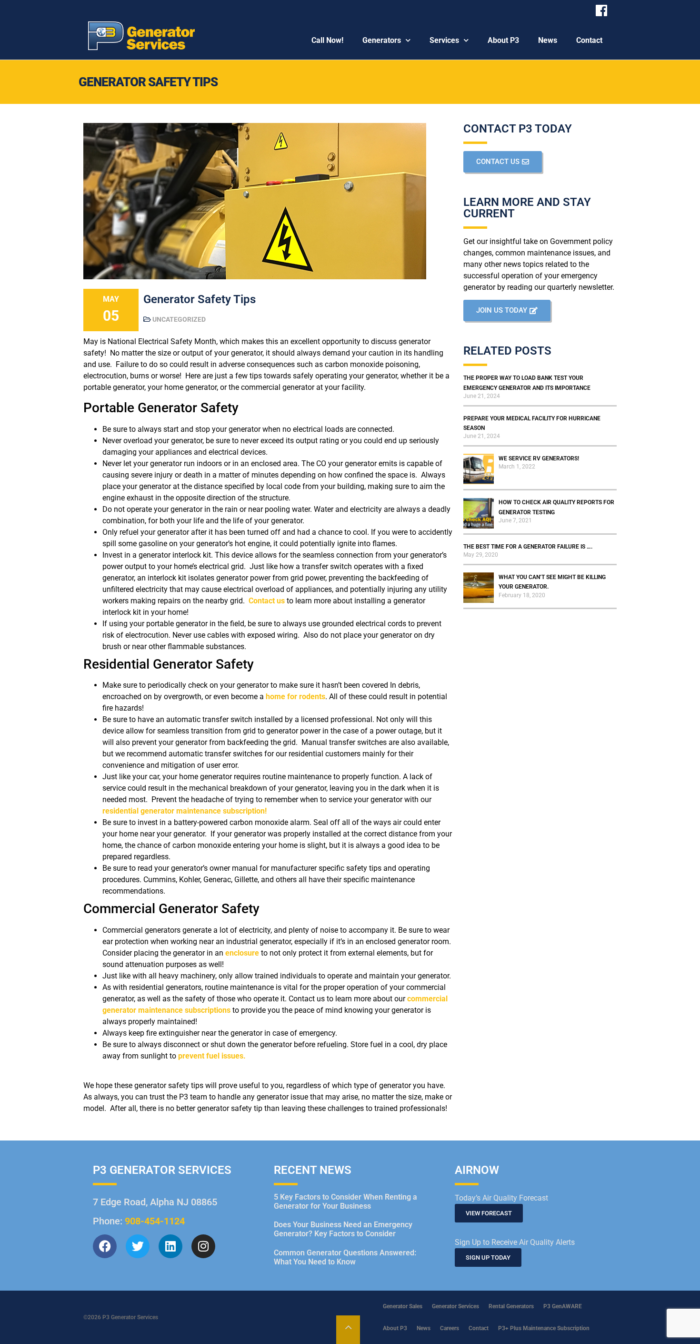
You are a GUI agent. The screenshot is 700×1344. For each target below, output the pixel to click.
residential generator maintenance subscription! (184, 810)
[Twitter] (138, 1246)
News (547, 40)
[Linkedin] (170, 1246)
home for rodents (295, 696)
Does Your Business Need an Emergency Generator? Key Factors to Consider (343, 1229)
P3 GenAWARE (562, 1306)
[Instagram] (203, 1246)
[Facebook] (105, 1246)
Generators (381, 40)
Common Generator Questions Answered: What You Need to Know (345, 1257)
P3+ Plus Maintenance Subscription (544, 1328)
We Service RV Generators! (539, 458)
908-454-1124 (155, 1221)
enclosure (242, 952)
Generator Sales (402, 1306)
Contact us (267, 600)
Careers (449, 1328)
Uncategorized (179, 319)
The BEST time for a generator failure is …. (527, 546)
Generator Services (455, 1306)
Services (444, 40)
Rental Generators (511, 1306)
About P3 (503, 40)
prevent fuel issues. (212, 1055)
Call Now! (327, 40)
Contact (589, 40)
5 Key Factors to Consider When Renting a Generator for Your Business (345, 1201)
